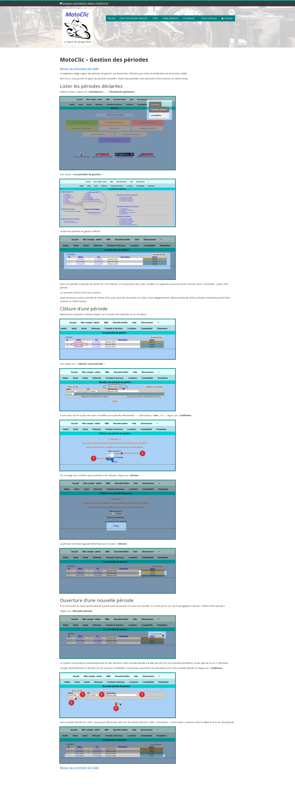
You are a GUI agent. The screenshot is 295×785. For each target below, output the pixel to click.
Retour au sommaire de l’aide (79, 68)
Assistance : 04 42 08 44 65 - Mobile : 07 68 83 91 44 (85, 3)
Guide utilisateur (171, 18)
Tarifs (155, 18)
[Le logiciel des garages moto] (77, 24)
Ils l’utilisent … (190, 18)
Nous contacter (209, 18)
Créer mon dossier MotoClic (134, 18)
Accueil (111, 18)
